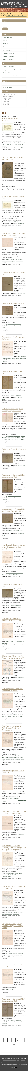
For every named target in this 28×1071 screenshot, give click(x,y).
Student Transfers (19, 716)
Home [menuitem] (11, 6)
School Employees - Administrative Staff (14, 259)
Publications (6, 44)
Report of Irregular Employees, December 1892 (13, 771)
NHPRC (23, 1060)
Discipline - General (9, 437)
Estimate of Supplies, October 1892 (13, 372)
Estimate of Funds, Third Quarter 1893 (14, 450)
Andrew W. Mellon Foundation (9, 1060)
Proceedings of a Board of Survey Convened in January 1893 (14, 812)
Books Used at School (19, 188)
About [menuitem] (16, 6)
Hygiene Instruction (10, 188)
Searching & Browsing (9, 66)
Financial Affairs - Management (8, 261)
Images (5, 40)
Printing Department (10, 641)
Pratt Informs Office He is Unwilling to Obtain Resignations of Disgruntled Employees (14, 847)
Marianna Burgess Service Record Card (11, 119)
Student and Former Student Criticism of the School (13, 439)
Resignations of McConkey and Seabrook (13, 338)
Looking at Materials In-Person (11, 76)
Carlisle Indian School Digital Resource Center (12, 2)
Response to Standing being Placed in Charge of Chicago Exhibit (12, 925)
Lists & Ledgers (7, 50)
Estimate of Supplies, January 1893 (12, 585)
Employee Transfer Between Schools (13, 142)
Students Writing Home (19, 437)
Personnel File (21, 147)
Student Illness (9, 530)
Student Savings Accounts (11, 759)
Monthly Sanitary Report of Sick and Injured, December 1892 (13, 510)
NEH (18, 1060)
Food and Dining (8, 574)
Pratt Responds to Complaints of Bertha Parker (13, 887)
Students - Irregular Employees (12, 798)
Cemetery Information (9, 56)
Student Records (7, 37)
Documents (6, 47)
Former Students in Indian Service (13, 221)
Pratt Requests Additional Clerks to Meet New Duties (13, 234)
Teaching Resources (8, 53)
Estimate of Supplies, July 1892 (13, 303)
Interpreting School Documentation (12, 70)
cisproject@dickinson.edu (8, 104)
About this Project (8, 84)
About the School (7, 87)
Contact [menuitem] (25, 6)
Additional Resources (8, 59)
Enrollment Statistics (10, 756)
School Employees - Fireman (12, 873)
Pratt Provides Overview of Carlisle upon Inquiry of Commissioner (11, 728)
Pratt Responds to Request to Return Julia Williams (12, 689)
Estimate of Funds (21, 293)
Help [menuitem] (20, 6)
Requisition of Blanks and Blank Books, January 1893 (13, 476)
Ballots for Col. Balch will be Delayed (12, 966)
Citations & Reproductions (10, 73)
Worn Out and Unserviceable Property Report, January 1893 (13, 657)
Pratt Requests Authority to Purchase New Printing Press (12, 619)
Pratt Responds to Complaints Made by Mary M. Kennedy (12, 409)
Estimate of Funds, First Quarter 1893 (13, 273)
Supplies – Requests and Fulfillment (13, 324)
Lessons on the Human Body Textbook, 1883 (12, 158)
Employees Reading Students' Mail (13, 436)
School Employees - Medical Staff (19, 358)
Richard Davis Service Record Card (13, 197)
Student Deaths (16, 530)
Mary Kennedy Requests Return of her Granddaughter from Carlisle (13, 547)
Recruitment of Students (10, 716)
